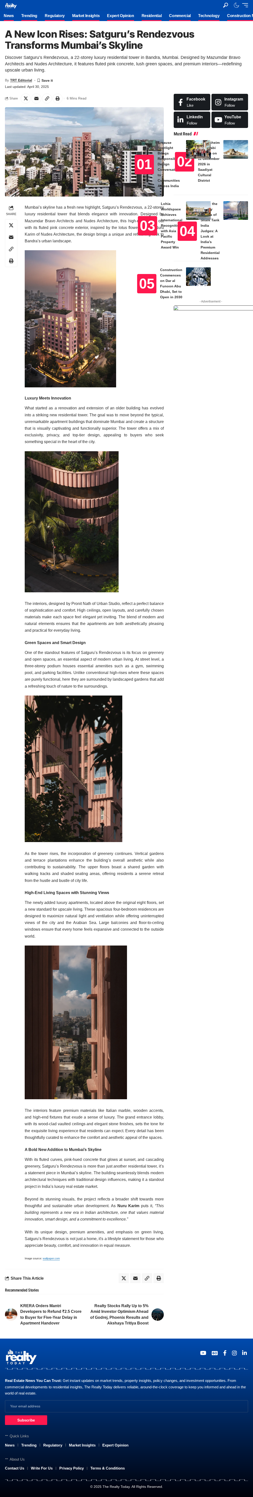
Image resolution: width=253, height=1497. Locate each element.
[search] (225, 5)
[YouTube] (203, 1353)
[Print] (58, 98)
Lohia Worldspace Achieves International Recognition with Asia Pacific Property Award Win (171, 225)
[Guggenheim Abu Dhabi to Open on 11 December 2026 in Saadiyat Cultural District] (235, 149)
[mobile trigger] (244, 5)
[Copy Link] (47, 98)
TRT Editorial (21, 80)
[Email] (36, 98)
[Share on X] (26, 98)
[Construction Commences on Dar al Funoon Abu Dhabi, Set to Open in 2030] (198, 276)
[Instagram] (229, 102)
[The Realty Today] (11, 5)
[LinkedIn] (192, 120)
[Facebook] (192, 102)
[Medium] (229, 120)
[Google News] (215, 1353)
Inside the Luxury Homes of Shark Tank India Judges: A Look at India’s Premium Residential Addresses (210, 231)
